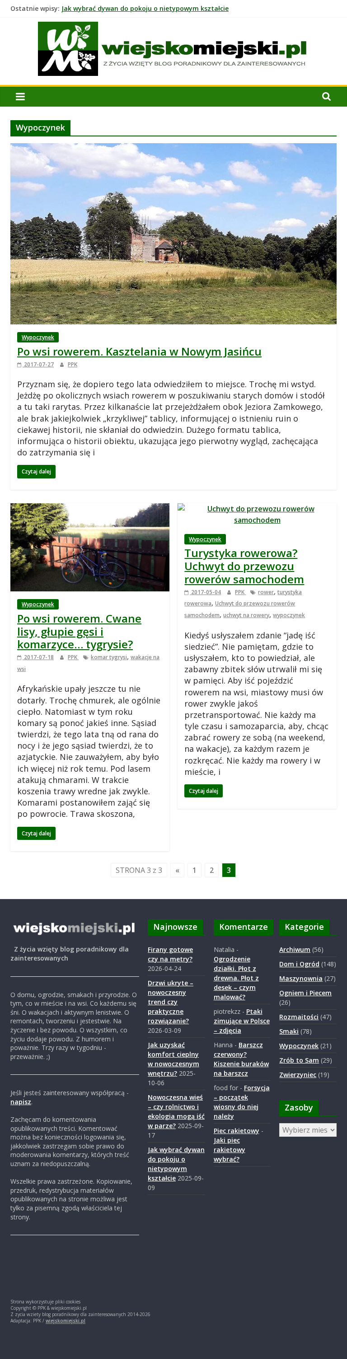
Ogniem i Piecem (305, 993)
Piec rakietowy (236, 1130)
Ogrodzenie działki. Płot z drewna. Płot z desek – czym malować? (236, 978)
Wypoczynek (38, 337)
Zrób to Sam (299, 1060)
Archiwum (294, 949)
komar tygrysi (109, 657)
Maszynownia (301, 978)
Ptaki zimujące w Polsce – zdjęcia (242, 1021)
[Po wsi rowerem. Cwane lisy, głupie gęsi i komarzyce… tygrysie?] (89, 509)
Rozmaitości (299, 1016)
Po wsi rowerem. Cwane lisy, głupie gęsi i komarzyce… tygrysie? (79, 631)
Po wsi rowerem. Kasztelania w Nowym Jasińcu (139, 351)
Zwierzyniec (297, 1074)
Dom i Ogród (299, 964)
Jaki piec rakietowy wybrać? (229, 1149)
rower (266, 592)
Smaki (289, 1031)
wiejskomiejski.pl (65, 1320)
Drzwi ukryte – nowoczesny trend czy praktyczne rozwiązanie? (170, 1002)
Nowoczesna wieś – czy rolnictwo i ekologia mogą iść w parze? (159, 8)
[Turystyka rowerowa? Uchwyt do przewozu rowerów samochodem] (257, 509)
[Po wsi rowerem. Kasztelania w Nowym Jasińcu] (173, 149)
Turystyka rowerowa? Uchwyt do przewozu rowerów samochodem (244, 565)
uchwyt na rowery (246, 615)
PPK (72, 364)
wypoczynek (289, 615)
